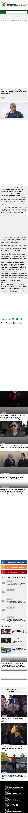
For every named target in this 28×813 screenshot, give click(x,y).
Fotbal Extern (22, 20)
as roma (10, 323)
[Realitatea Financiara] (14, 800)
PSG (4, 323)
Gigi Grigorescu (10, 95)
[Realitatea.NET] (14, 794)
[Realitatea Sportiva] (14, 788)
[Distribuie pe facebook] (9, 319)
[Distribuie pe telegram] (21, 319)
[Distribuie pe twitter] (13, 319)
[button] (2, 12)
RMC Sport (12, 254)
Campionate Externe (11, 20)
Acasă (2, 20)
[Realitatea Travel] (14, 806)
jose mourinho (18, 323)
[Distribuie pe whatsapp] (17, 319)
